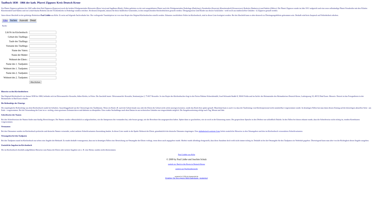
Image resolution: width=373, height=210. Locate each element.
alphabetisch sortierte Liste (209, 131)
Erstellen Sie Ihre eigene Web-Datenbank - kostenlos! (186, 178)
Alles (5, 20)
